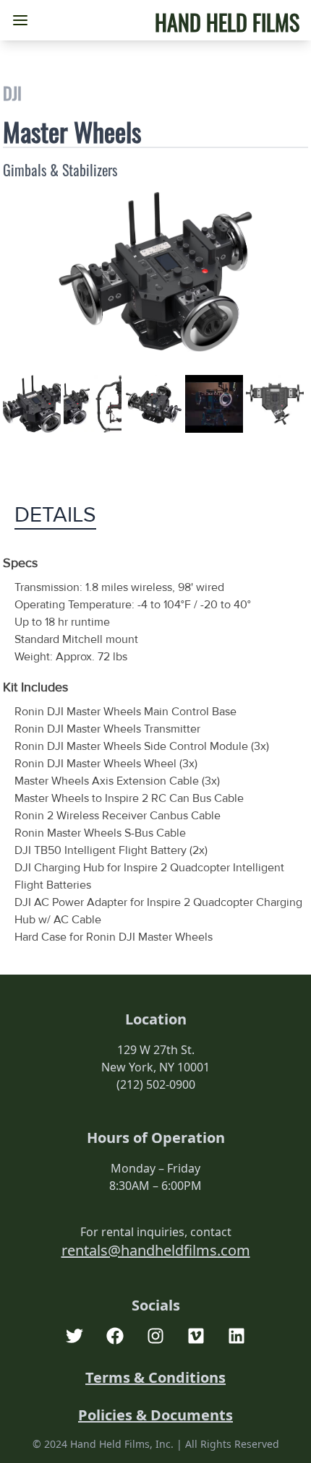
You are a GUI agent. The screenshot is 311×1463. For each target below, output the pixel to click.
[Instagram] (155, 1336)
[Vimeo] (196, 1336)
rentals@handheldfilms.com (155, 1250)
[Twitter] (74, 1336)
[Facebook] (115, 1336)
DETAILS (55, 515)
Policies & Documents (155, 1415)
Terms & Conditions (155, 1377)
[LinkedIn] (236, 1336)
